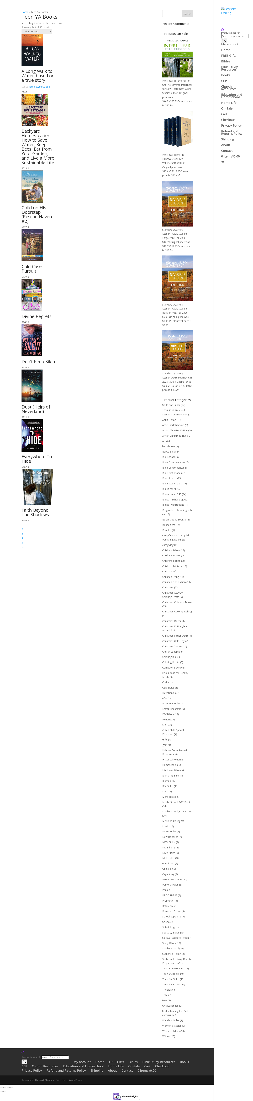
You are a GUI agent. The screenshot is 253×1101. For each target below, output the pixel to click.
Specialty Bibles (171, 932)
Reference (168, 906)
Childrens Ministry (172, 566)
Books (225, 75)
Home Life (228, 103)
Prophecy (167, 900)
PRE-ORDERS (169, 895)
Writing (166, 1036)
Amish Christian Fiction (175, 430)
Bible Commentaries (173, 462)
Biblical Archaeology (173, 499)
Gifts (164, 739)
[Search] (224, 40)
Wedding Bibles (170, 1020)
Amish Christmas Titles (175, 435)
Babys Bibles (169, 451)
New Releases (170, 836)
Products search (230, 32)
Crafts (165, 682)
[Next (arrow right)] (4, 1091)
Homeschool (169, 764)
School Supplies (171, 916)
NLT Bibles (168, 858)
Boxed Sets (168, 525)
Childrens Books (171, 555)
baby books (168, 446)
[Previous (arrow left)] (1, 1091)
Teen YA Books (171, 973)
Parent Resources (172, 879)
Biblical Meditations (173, 504)
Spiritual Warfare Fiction (175, 937)
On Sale (166, 868)
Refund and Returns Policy (232, 133)
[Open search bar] (233, 30)
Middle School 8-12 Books (177, 802)
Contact (227, 151)
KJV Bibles (167, 786)
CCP (224, 81)
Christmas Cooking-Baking (177, 611)
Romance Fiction (171, 911)
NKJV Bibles (168, 852)
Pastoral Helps (170, 884)
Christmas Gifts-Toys (174, 641)
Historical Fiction (171, 759)
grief (164, 744)
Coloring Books (171, 662)
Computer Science (172, 667)
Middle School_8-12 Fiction (177, 811)
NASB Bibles (169, 831)
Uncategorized (170, 1005)
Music (165, 826)
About (225, 145)
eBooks (166, 698)
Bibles (225, 61)
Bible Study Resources (229, 68)
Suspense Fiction (171, 953)
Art (164, 441)
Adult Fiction (169, 419)
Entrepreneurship (171, 708)
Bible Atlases (169, 457)
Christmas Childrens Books (177, 602)
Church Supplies (171, 651)
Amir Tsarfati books (173, 425)
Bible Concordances (173, 467)
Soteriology (168, 927)
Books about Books (173, 519)
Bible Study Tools (172, 483)
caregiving (167, 545)
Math (165, 791)
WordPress (75, 1080)
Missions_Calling (171, 821)
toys (164, 1000)
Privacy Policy (231, 125)
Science (166, 921)
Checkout (228, 120)
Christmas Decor (171, 621)
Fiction (166, 719)
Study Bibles (169, 943)
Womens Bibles (171, 1031)
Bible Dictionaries (172, 473)
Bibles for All (169, 488)
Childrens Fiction (171, 560)
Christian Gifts (170, 571)
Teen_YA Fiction (171, 984)
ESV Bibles (168, 714)
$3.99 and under (171, 405)
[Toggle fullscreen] (4, 1087)
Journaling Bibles (171, 775)
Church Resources (228, 88)
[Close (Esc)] (11, 1087)
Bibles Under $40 (171, 494)
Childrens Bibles (171, 550)
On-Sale (227, 108)
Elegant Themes (44, 1080)
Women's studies (171, 1025)
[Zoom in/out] (1, 1087)
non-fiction (168, 863)
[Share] (8, 1087)
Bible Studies (169, 478)
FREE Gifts (228, 56)
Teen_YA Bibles (170, 979)
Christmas (167, 587)
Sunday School (170, 948)
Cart (224, 114)
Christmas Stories (172, 646)
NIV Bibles (168, 847)
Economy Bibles (171, 703)
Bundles (166, 530)
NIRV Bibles (168, 842)
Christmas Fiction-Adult (175, 635)
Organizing (168, 874)
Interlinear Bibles (171, 770)
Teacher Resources (173, 968)
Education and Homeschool (231, 96)
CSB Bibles (168, 687)
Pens (165, 890)
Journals (166, 780)
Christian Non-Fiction (174, 582)
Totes (165, 995)
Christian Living (170, 576)
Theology (167, 989)
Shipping (227, 139)
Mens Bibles (169, 796)
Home (225, 50)
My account (229, 44)
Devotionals (169, 693)
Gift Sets (167, 724)
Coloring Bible (170, 656)
